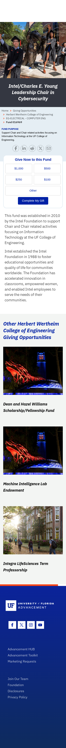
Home (5, 110)
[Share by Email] (49, 149)
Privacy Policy (17, 697)
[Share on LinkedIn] (25, 149)
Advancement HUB (21, 649)
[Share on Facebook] (16, 149)
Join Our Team (18, 679)
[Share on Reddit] (33, 149)
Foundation (16, 685)
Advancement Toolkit (23, 655)
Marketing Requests (22, 661)
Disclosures (16, 691)
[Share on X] (41, 149)
